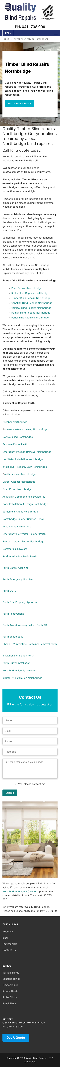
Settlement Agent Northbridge (20, 511)
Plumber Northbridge (14, 421)
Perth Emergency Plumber (17, 579)
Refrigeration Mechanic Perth (19, 556)
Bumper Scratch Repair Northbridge (23, 541)
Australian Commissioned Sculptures (23, 496)
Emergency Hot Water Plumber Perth (24, 533)
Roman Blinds (10, 991)
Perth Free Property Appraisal (19, 602)
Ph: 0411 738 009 (30, 27)
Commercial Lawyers (14, 548)
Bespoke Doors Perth (14, 444)
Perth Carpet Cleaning (15, 567)
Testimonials (9, 943)
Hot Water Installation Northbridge (22, 459)
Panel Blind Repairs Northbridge (30, 317)
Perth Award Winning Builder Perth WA (24, 625)
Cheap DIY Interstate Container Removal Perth (29, 644)
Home (6, 39)
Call (8, 33)
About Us (7, 931)
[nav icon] (56, 33)
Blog (5, 937)
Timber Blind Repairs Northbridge (30, 298)
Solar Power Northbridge (17, 489)
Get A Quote (15, 1037)
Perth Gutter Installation (16, 662)
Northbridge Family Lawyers (19, 670)
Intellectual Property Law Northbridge (24, 466)
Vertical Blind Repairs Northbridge (31, 307)
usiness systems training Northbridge (25, 429)
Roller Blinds (9, 997)
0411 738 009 (15, 1026)
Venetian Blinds (11, 978)
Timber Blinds (10, 984)
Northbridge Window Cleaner (19, 891)
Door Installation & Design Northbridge (25, 504)
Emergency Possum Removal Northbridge (26, 451)
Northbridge (34, 288)
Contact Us (9, 950)
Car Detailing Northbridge (17, 436)
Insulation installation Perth (18, 655)
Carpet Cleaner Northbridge (18, 481)
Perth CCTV (9, 590)
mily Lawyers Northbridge (20, 474)
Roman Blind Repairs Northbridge (30, 312)
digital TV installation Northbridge (22, 677)
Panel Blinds (9, 1003)
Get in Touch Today (19, 103)
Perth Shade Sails (12, 636)
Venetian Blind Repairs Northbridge (31, 302)
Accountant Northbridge (16, 526)
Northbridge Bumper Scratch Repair (23, 518)
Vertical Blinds (10, 972)
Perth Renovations (13, 613)
